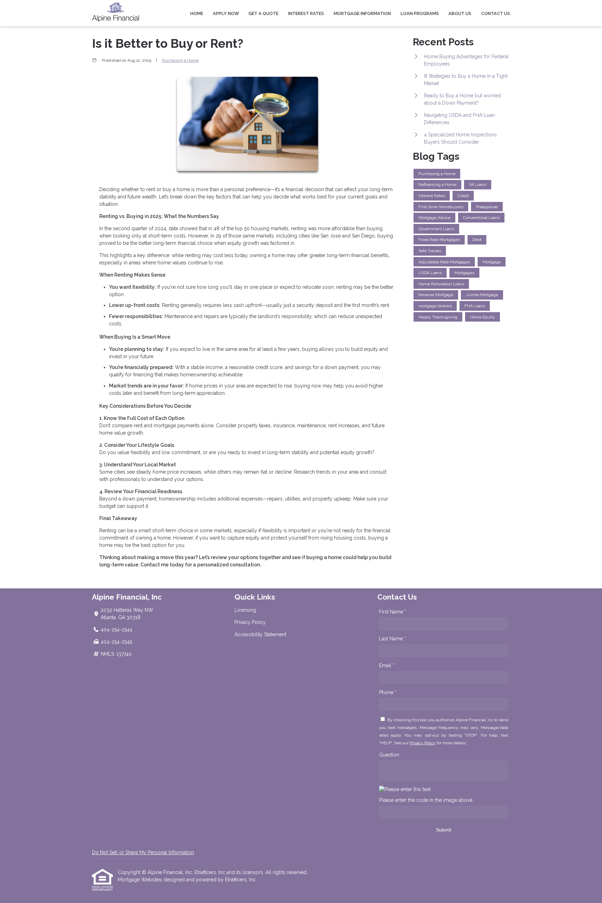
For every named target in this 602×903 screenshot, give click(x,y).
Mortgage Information (362, 13)
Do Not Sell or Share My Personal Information (143, 852)
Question (389, 755)
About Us (459, 13)
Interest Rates (306, 13)
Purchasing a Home (180, 60)
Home (196, 13)
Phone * (387, 692)
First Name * (392, 612)
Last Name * (392, 638)
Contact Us (495, 13)
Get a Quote (263, 13)
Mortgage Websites (140, 879)
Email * (386, 665)
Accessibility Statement (260, 634)
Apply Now (226, 13)
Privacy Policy (250, 622)
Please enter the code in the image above (425, 800)
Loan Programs (420, 13)
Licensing (245, 610)
